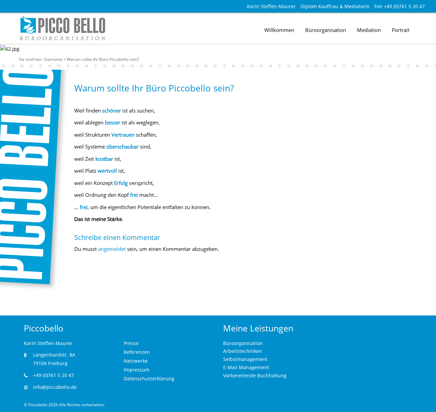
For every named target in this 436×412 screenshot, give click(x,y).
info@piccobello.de (55, 387)
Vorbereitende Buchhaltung (254, 375)
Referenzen (137, 352)
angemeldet (112, 248)
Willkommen (279, 30)
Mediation (369, 30)
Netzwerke (136, 361)
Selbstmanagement (245, 359)
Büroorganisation (325, 30)
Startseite (53, 59)
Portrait (400, 30)
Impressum (137, 369)
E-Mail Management (246, 367)
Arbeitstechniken (242, 351)
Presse (131, 343)
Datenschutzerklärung (149, 378)
